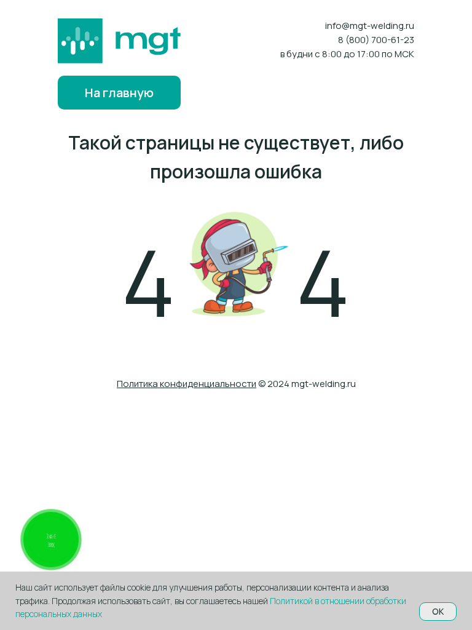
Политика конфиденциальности (186, 383)
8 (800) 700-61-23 (376, 39)
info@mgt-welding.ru (369, 25)
